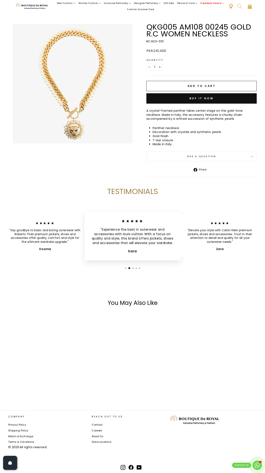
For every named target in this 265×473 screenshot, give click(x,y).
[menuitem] (66, 3)
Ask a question (201, 156)
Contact (97, 424)
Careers (97, 430)
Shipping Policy (18, 430)
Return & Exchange (20, 436)
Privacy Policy (17, 424)
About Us (97, 436)
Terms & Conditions (21, 442)
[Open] (10, 463)
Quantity (154, 60)
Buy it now (201, 98)
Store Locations (101, 442)
